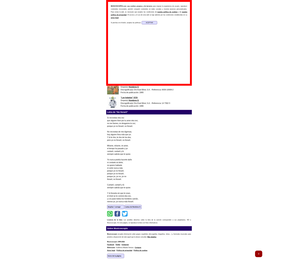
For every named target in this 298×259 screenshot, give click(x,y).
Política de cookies (140, 250)
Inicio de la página (114, 256)
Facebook (117, 214)
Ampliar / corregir (114, 207)
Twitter (125, 214)
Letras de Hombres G (133, 207)
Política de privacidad (124, 250)
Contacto (138, 247)
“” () (129, 98)
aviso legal (115, 18)
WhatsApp (110, 214)
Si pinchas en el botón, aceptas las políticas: (126, 23)
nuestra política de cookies (167, 12)
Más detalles (151, 237)
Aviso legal (111, 250)
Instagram (125, 244)
